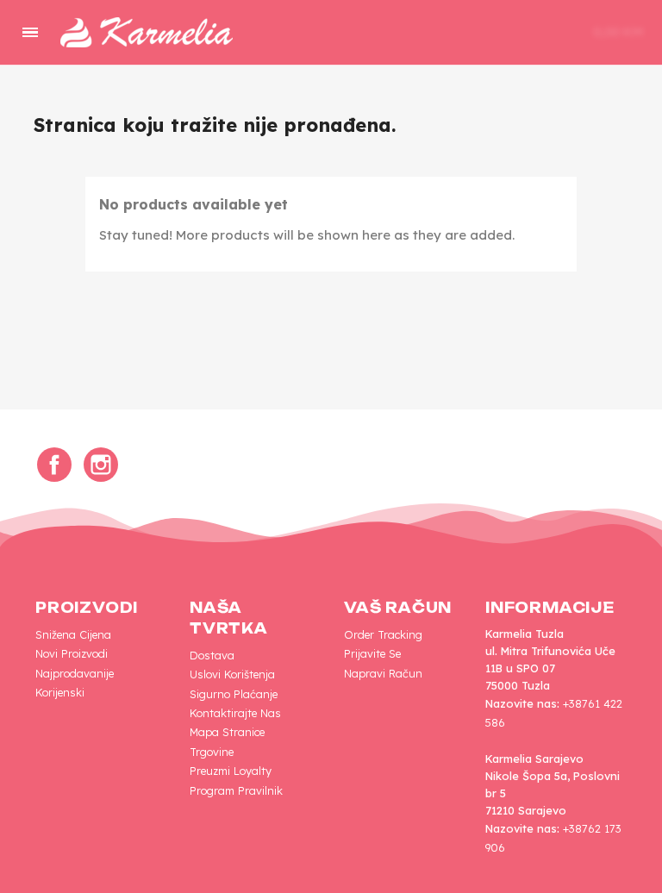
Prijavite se (372, 653)
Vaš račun (398, 607)
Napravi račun (383, 673)
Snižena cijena (73, 634)
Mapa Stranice (227, 732)
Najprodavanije (74, 673)
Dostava (212, 655)
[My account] (519, 32)
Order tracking (383, 634)
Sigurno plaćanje (234, 694)
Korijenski (59, 692)
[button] (465, 32)
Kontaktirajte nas (235, 713)
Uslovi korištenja (232, 674)
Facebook (54, 464)
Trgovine (212, 752)
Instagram (101, 464)
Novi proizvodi (71, 653)
